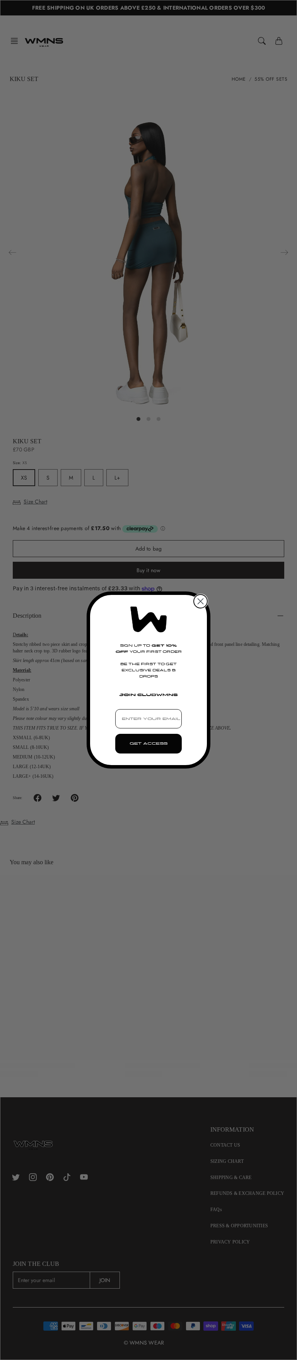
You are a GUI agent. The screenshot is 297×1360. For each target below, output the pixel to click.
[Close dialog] (200, 601)
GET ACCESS (148, 743)
